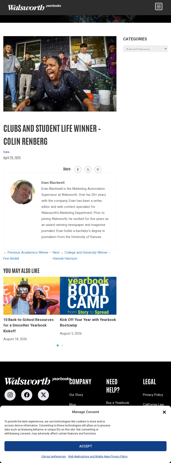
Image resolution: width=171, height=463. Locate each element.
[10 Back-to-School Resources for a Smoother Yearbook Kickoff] (31, 296)
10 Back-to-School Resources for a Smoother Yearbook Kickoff (28, 325)
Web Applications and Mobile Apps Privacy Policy (98, 456)
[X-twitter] (43, 395)
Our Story (76, 395)
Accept (85, 446)
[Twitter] (88, 169)
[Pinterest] (98, 169)
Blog (72, 405)
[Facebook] (78, 169)
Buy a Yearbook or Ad (117, 405)
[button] (164, 412)
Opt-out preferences (53, 456)
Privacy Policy (153, 395)
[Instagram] (10, 395)
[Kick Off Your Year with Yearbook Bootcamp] (88, 296)
